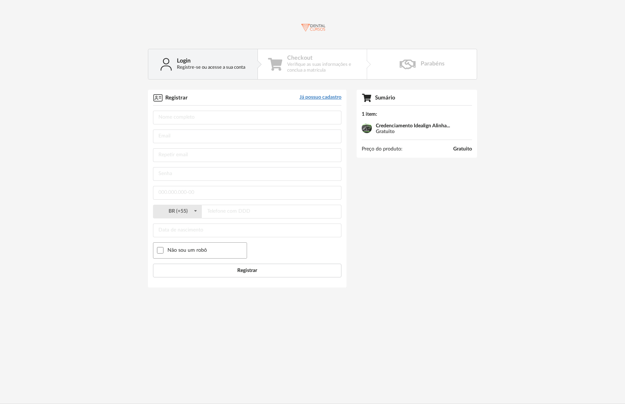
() (179, 211)
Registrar (247, 270)
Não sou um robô (187, 250)
